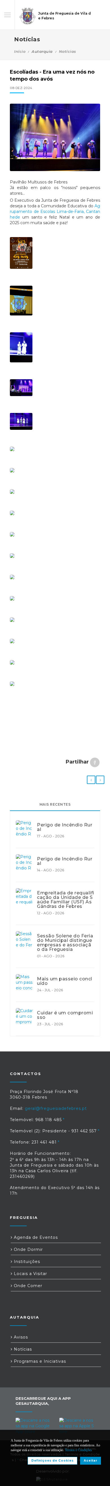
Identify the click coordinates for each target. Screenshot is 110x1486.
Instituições (26, 1261)
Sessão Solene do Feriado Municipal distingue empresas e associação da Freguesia (65, 943)
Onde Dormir (27, 1249)
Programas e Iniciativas (39, 1361)
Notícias (67, 51)
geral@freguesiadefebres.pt (56, 1108)
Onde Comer (27, 1285)
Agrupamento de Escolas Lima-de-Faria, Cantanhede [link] (55, 211)
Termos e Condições (78, 1450)
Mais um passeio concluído (64, 981)
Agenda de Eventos (35, 1237)
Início (19, 51)
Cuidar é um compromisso (65, 1015)
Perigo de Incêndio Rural (64, 827)
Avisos (20, 1337)
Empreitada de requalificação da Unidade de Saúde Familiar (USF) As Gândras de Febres (65, 900)
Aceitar (90, 1460)
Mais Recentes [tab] (55, 804)
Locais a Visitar (29, 1273)
